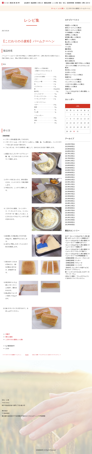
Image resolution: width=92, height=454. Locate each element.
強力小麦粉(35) (70, 61)
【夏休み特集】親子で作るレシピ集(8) (77, 63)
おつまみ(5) (69, 51)
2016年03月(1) (70, 177)
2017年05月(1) (70, 158)
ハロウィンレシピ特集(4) (73, 79)
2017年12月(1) (70, 153)
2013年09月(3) (70, 222)
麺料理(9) (68, 49)
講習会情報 (47, 3)
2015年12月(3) (70, 182)
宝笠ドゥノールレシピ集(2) (74, 75)
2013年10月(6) (70, 220)
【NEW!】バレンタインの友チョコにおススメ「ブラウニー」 (77, 268)
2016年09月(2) (70, 165)
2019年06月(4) (70, 149)
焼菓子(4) (68, 89)
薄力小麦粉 (9, 337)
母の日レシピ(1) (70, 70)
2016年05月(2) (70, 175)
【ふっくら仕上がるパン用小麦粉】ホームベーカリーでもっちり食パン (77, 250)
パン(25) (68, 47)
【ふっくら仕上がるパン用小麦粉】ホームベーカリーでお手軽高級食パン (77, 255)
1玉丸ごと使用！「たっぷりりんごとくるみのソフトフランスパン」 (77, 277)
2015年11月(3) (70, 184)
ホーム (53, 8)
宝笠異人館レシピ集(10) (73, 37)
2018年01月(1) (70, 151)
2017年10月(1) (70, 156)
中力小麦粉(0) (69, 58)
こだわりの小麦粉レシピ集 (14, 339)
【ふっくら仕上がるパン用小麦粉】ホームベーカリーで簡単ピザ (77, 246)
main (26, 355)
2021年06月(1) (70, 146)
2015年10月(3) (70, 187)
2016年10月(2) (70, 163)
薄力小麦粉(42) (70, 56)
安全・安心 (62, 3)
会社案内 (27, 3)
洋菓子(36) (68, 44)
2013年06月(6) (70, 224)
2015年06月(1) (70, 196)
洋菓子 (7, 334)
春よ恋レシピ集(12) (71, 42)
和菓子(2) (68, 77)
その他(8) (68, 54)
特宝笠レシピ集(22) (71, 25)
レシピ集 (55, 3)
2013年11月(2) (70, 217)
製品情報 (33, 3)
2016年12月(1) (70, 160)
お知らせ (40, 3)
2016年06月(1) (70, 172)
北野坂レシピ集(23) (71, 35)
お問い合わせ (86, 3)
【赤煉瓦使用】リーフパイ (73, 265)
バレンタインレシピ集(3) (73, 82)
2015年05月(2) (70, 198)
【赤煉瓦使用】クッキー (73, 260)
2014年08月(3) (70, 208)
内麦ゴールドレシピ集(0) (73, 30)
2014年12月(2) (70, 203)
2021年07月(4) (70, 144)
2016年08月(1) (70, 168)
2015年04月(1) (70, 201)
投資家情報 (70, 3)
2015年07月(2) (70, 194)
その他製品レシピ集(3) (72, 32)
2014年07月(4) (70, 210)
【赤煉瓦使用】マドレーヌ (73, 263)
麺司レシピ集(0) (70, 39)
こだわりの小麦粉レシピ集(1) (74, 84)
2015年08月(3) (70, 191)
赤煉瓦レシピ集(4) (71, 86)
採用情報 (78, 3)
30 (74, 131)
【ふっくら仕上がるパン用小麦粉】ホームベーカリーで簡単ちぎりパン (77, 241)
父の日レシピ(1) (70, 72)
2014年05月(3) (70, 213)
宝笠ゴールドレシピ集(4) (73, 28)
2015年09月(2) (70, 189)
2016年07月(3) (70, 170)
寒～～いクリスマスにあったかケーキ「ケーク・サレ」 (77, 273)
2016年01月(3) (70, 179)
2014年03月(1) (70, 215)
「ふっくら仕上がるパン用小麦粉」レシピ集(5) (77, 92)
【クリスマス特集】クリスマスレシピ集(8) (77, 66)
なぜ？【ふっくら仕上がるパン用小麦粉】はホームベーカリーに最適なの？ (77, 237)
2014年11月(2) (70, 205)
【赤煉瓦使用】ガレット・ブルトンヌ (77, 258)
